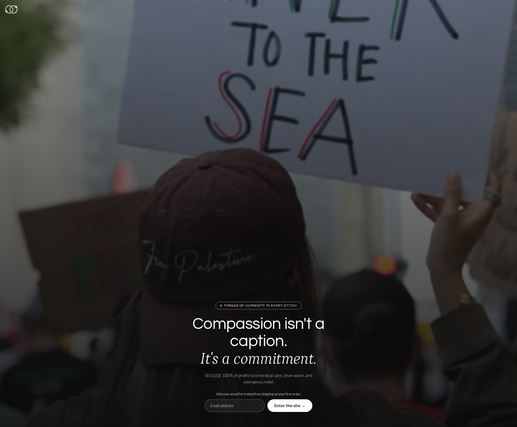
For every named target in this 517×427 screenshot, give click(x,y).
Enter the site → (289, 405)
